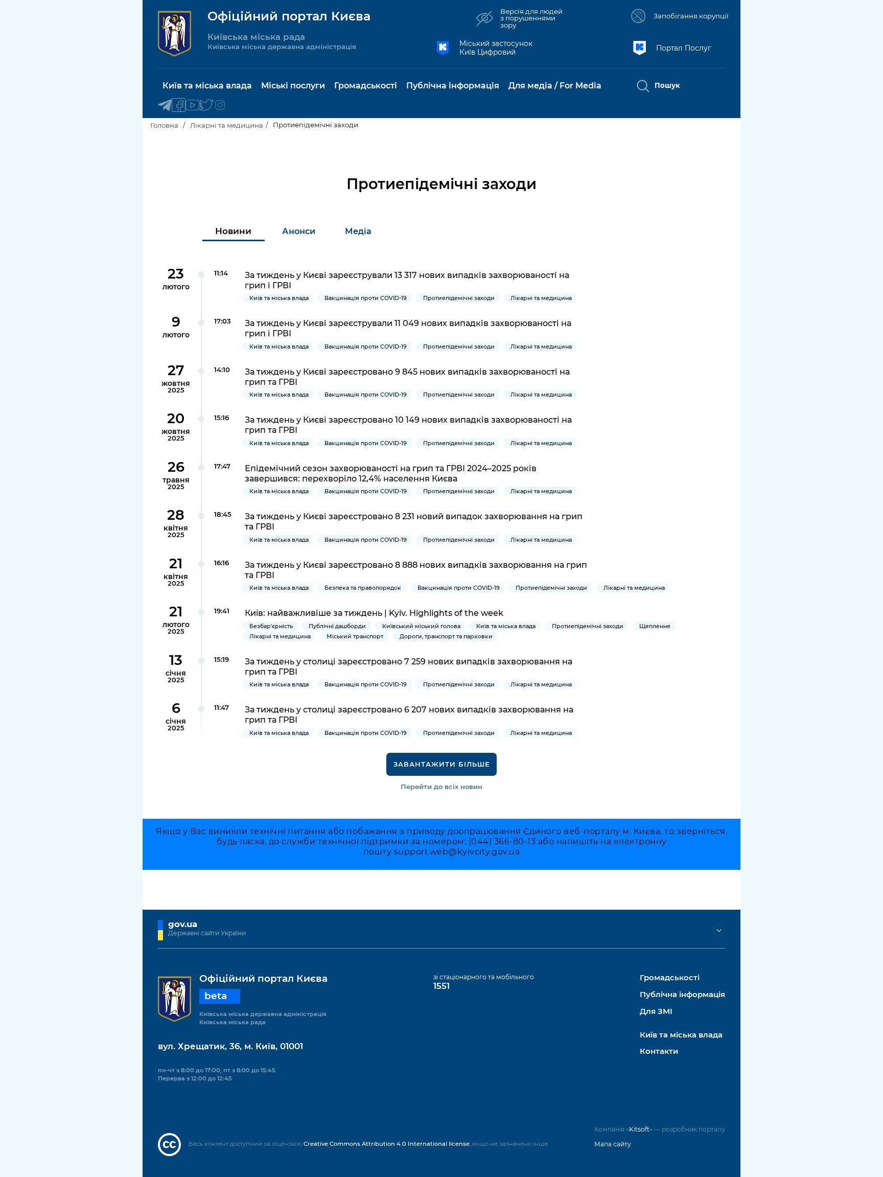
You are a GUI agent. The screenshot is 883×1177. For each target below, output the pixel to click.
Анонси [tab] (298, 231)
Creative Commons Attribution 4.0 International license (387, 1143)
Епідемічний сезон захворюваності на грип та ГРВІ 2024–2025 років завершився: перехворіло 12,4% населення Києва (391, 473)
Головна (164, 125)
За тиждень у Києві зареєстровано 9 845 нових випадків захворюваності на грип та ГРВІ (407, 376)
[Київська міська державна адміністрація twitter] (206, 105)
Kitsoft (639, 1129)
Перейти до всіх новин (441, 786)
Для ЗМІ (656, 1012)
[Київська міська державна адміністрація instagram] (220, 105)
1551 (441, 986)
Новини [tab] (233, 231)
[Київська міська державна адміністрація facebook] (178, 105)
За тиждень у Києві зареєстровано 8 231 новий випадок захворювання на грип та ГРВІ (414, 521)
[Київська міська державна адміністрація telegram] (165, 105)
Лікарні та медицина (226, 125)
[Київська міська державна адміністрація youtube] (192, 105)
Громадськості (670, 978)
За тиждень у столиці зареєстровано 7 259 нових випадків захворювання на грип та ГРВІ (408, 666)
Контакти (659, 1051)
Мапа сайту (612, 1144)
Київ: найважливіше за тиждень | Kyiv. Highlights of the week (374, 613)
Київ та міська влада (681, 1035)
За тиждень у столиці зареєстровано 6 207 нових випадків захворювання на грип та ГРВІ (409, 714)
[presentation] (233, 231)
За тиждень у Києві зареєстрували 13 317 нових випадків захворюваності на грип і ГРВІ (407, 280)
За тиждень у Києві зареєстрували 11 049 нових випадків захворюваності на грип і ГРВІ (408, 328)
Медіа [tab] (358, 231)
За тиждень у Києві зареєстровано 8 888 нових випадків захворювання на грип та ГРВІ (416, 570)
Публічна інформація (682, 995)
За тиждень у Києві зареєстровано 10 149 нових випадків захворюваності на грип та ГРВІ (408, 424)
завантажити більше (441, 764)
